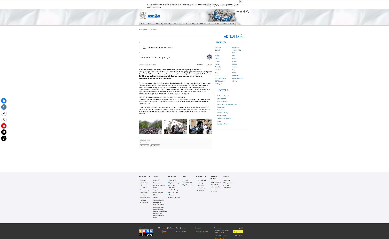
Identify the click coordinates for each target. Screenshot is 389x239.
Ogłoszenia (200, 185)
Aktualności (153, 29)
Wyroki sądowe (188, 185)
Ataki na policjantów (223, 96)
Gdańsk (217, 50)
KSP (233, 56)
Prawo (184, 177)
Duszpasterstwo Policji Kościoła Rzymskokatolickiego (160, 209)
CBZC (217, 75)
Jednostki (156, 180)
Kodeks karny (173, 190)
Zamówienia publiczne (213, 178)
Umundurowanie (158, 200)
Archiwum (214, 191)
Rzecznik (227, 180)
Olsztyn (217, 61)
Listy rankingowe (202, 188)
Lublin (217, 58)
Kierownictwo (157, 183)
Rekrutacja (200, 191)
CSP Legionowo (220, 81)
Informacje (172, 180)
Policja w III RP (158, 192)
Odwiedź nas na (144, 231)
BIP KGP (165, 232)
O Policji (155, 177)
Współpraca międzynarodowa (158, 204)
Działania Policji (144, 177)
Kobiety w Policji (222, 124)
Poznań (217, 64)
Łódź (234, 58)
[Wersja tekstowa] (244, 11)
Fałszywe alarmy (222, 113)
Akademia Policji (237, 78)
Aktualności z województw (144, 184)
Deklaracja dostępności (201, 231)
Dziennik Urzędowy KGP (188, 181)
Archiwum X (143, 187)
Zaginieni (142, 195)
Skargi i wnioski (229, 183)
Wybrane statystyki (172, 186)
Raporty (171, 195)
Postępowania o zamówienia (216, 183)
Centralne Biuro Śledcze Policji (227, 104)
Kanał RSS (140, 231)
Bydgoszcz (235, 47)
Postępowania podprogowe (215, 188)
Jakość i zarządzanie (224, 118)
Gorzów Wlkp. (236, 50)
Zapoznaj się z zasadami (220, 235)
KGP (216, 72)
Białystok (218, 47)
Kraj (233, 70)
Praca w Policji (201, 177)
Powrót (201, 64)
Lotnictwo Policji (145, 197)
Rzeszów (218, 67)
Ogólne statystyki (174, 183)
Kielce (234, 53)
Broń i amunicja (222, 101)
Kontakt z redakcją (181, 231)
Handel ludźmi (221, 115)
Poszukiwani (143, 192)
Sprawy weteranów (227, 186)
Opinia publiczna (174, 197)
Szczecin (235, 67)
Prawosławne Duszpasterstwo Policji (158, 215)
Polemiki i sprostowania (144, 201)
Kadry (219, 121)
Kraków (217, 56)
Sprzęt (155, 197)
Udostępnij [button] (146, 146)
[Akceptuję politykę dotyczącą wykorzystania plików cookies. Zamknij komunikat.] (240, 1)
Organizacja (157, 190)
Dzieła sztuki (221, 107)
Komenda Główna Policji (159, 186)
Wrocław (218, 70)
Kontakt (226, 177)
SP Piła (234, 81)
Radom (234, 64)
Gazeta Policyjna (220, 78)
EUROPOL (235, 75)
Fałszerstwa (221, 110)
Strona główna (143, 29)
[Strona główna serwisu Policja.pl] (238, 11)
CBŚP (234, 72)
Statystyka (172, 177)
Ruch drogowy (144, 190)
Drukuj (210, 64)
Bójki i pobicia (221, 98)
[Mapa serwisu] (241, 11)
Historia (155, 195)
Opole (234, 61)
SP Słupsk (218, 84)
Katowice (218, 53)
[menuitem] (147, 23)
